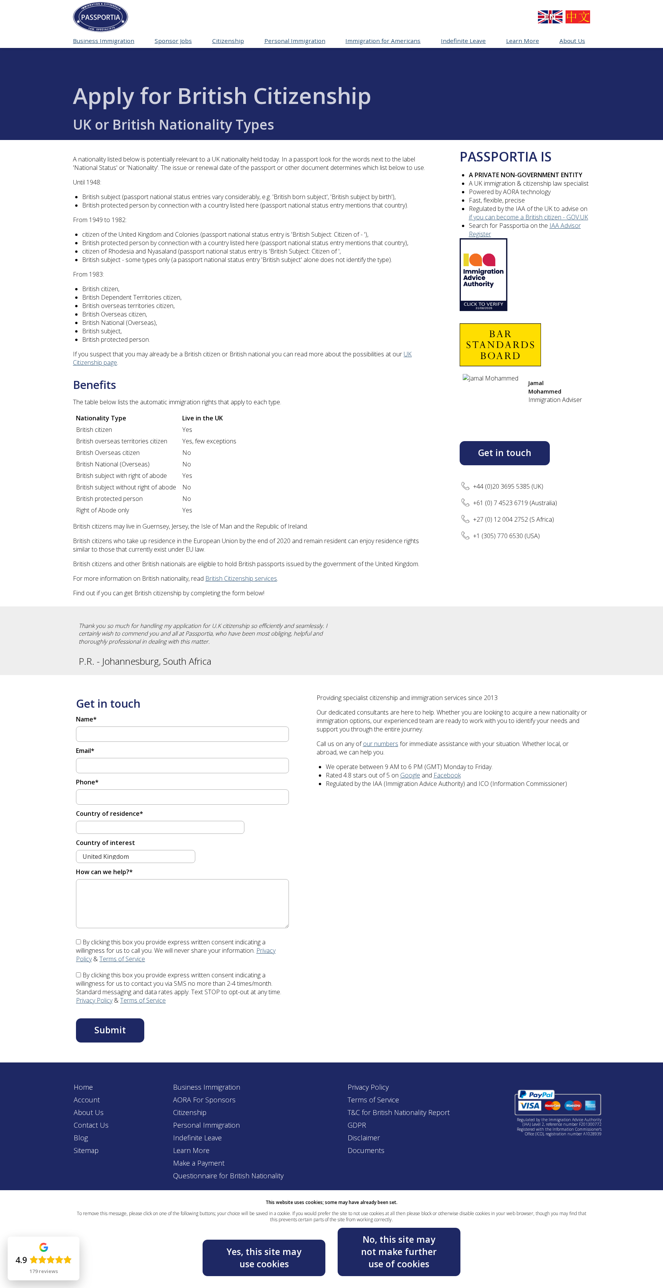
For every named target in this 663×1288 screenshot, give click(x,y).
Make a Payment (198, 1163)
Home (83, 1087)
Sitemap (86, 1150)
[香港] (578, 17)
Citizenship (189, 1112)
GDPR (357, 1125)
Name (86, 719)
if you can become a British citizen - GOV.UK (528, 217)
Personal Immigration (206, 1125)
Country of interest (105, 842)
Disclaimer (364, 1137)
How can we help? (104, 872)
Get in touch (504, 452)
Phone (87, 782)
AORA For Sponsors (204, 1099)
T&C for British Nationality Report (399, 1112)
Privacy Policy (94, 1000)
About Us (89, 1112)
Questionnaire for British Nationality (228, 1175)
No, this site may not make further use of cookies (399, 1251)
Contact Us (91, 1125)
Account (87, 1099)
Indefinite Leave (197, 1137)
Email (85, 750)
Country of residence (109, 813)
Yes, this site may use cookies (264, 1257)
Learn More (191, 1150)
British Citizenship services (241, 578)
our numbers (380, 744)
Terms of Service (122, 959)
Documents (366, 1150)
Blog (81, 1137)
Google (410, 775)
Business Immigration (206, 1087)
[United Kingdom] (550, 17)
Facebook (447, 775)
